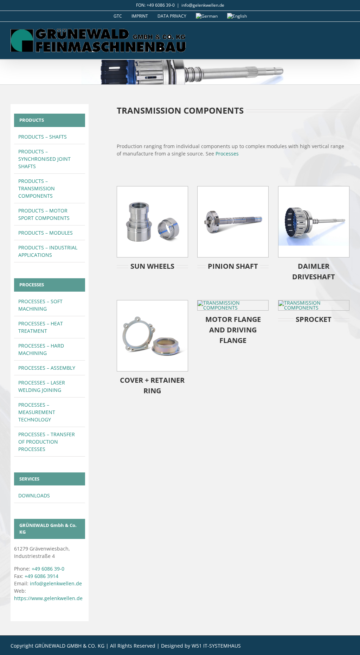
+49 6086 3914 (41, 576)
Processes (227, 153)
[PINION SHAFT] (233, 188)
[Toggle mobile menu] (346, 32)
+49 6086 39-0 (48, 568)
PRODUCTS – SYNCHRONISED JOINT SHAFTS (44, 159)
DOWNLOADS (34, 495)
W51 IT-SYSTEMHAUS (216, 645)
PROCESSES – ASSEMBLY (46, 367)
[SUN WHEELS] (152, 188)
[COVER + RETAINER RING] (152, 302)
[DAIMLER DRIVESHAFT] (313, 188)
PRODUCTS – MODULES (45, 232)
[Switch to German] (206, 16)
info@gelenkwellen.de (202, 5)
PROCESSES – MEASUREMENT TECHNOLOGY (36, 412)
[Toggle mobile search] (334, 32)
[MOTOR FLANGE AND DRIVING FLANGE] (233, 302)
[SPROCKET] (313, 302)
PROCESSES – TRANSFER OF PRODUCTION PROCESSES (46, 441)
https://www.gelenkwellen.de (48, 598)
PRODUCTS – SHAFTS (42, 136)
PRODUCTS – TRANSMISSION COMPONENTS (36, 188)
